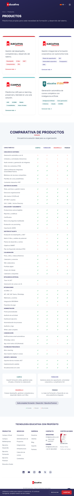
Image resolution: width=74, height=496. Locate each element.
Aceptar (66, 492)
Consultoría (20, 435)
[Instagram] (34, 472)
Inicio (4, 12)
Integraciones (21, 445)
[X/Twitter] (45, 472)
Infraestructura (21, 448)
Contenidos (20, 458)
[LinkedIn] (23, 472)
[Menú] (70, 5)
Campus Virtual (7, 435)
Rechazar (54, 492)
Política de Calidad (65, 449)
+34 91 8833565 (51, 449)
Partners (34, 449)
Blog (32, 442)
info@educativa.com (52, 437)
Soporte (33, 446)
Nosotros (34, 435)
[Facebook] (40, 472)
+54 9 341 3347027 (51, 440)
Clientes (33, 439)
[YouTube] (29, 472)
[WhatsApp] (50, 472)
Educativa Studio (7, 464)
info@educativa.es (51, 447)
